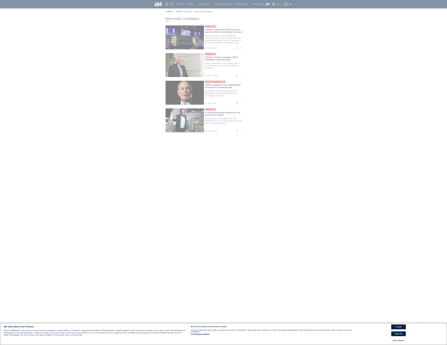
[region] (223, 334)
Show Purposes (398, 340)
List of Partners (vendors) (200, 334)
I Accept (398, 327)
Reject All (398, 334)
